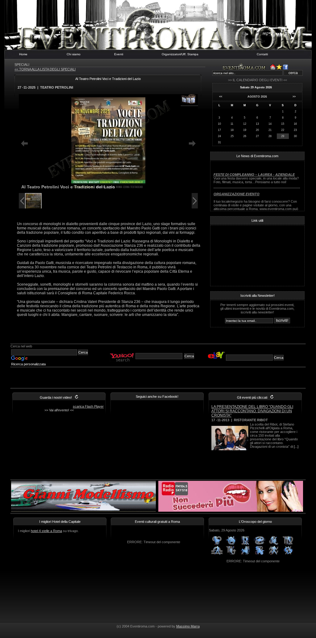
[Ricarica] (76, 397)
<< (220, 96)
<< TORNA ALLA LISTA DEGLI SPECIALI (45, 69)
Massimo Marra (188, 626)
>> (294, 96)
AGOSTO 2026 (257, 96)
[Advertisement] (110, 336)
